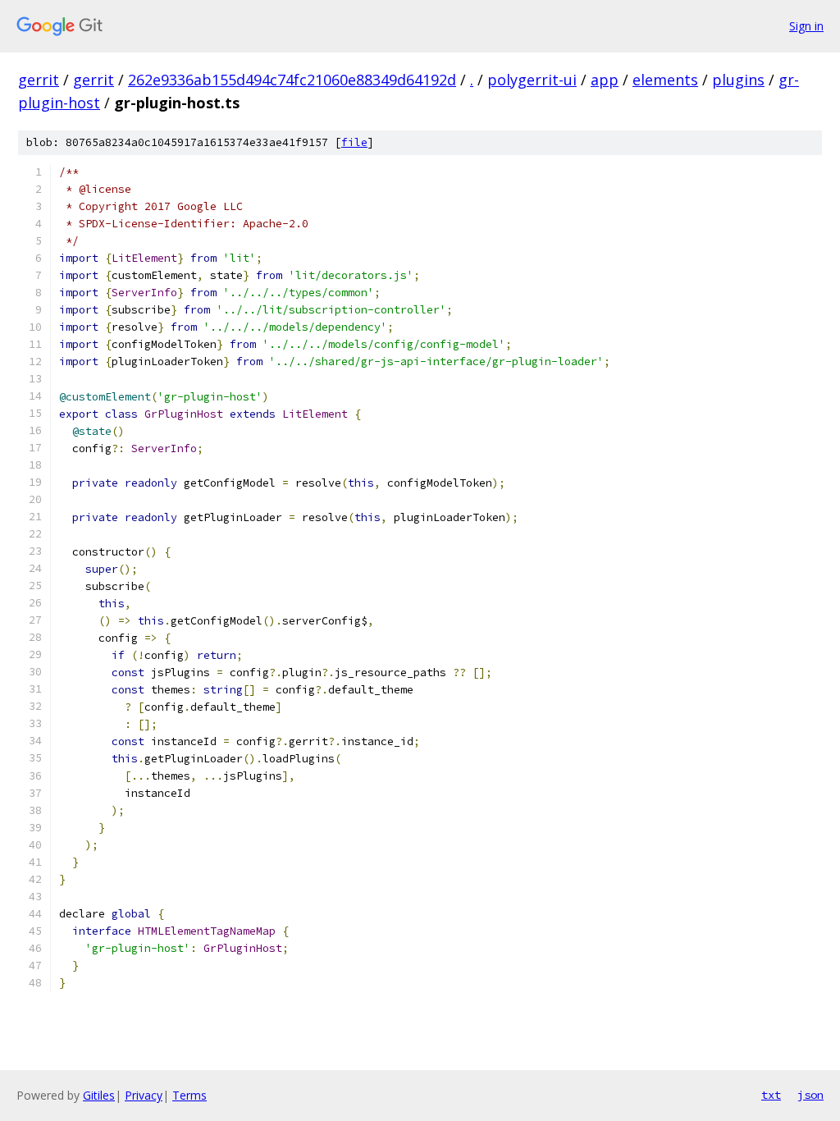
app (605, 79)
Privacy (143, 1095)
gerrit (38, 79)
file (354, 142)
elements (665, 79)
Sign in (806, 26)
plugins (738, 79)
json (810, 1094)
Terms (189, 1095)
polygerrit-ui (532, 79)
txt (771, 1094)
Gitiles (99, 1095)
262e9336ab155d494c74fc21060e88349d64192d (292, 79)
